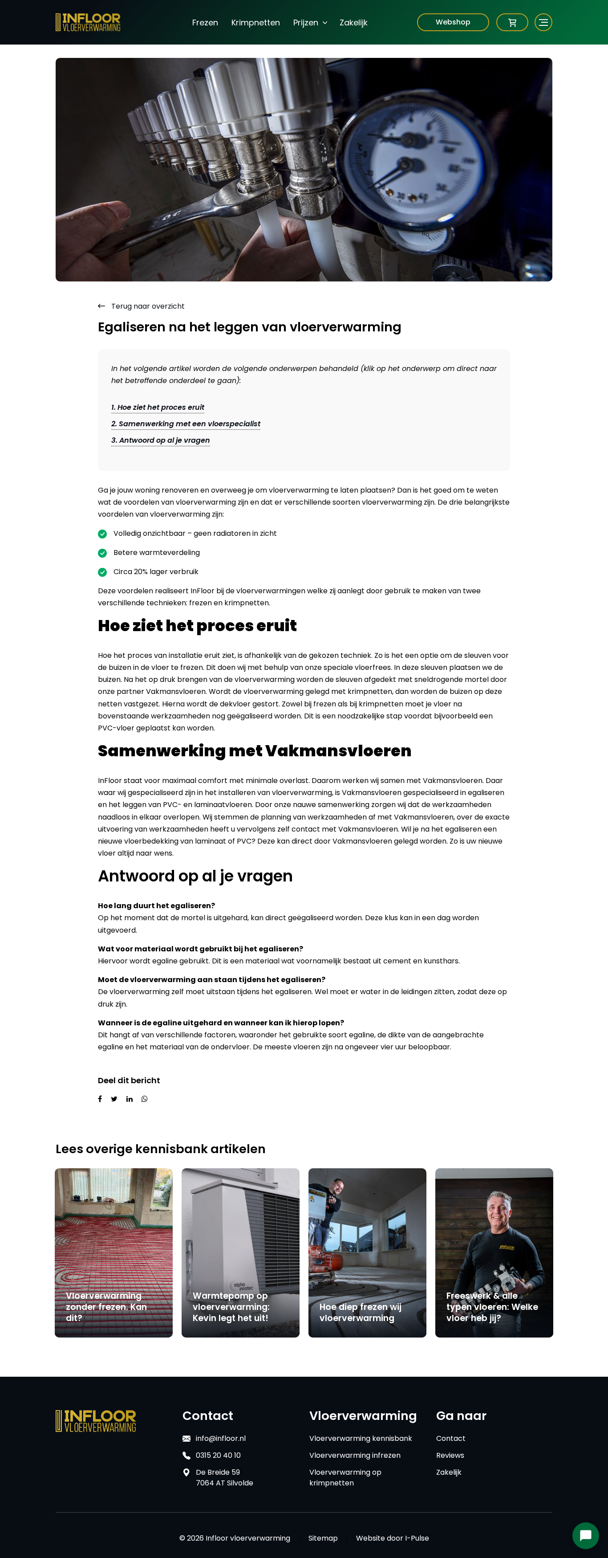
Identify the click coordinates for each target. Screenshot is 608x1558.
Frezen (205, 22)
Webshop (453, 22)
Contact (451, 1438)
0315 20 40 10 (218, 1455)
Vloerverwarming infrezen (355, 1455)
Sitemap (323, 1538)
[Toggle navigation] (537, 22)
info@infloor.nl (221, 1438)
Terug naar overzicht (147, 306)
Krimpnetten (255, 22)
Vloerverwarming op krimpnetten (345, 1477)
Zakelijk (354, 22)
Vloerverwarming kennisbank (360, 1438)
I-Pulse (417, 1538)
